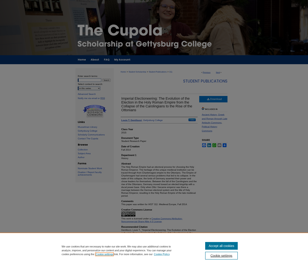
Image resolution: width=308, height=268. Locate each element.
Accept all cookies (221, 246)
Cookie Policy (162, 254)
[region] (154, 250)
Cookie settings (104, 254)
